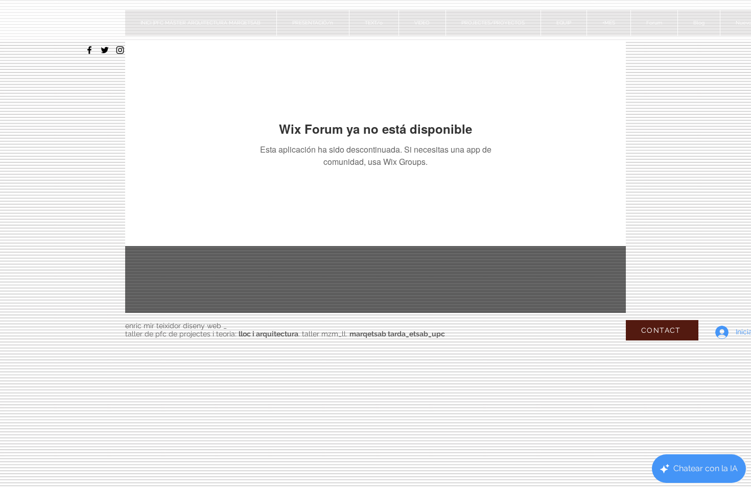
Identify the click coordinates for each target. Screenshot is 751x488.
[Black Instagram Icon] (120, 50)
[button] (493, 23)
